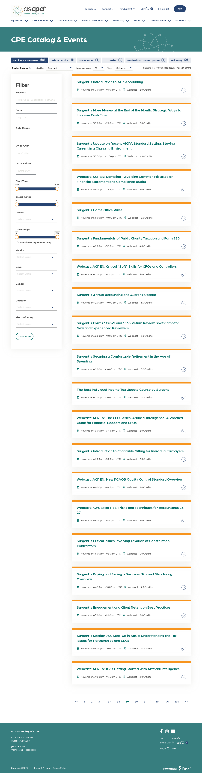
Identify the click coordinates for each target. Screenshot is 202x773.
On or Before (23, 163)
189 (156, 701)
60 (136, 701)
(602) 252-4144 (19, 746)
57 (109, 701)
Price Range (23, 229)
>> (186, 701)
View (109, 68)
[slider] (17, 189)
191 (177, 701)
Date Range (23, 128)
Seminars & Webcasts (29, 60)
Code (19, 110)
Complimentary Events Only (34, 242)
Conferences (88, 60)
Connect (107, 8)
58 (118, 701)
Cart (146, 8)
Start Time (22, 181)
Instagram (167, 731)
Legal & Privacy (42, 767)
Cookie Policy (59, 767)
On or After (22, 145)
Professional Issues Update (145, 60)
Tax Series (112, 60)
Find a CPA (126, 8)
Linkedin (173, 731)
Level (19, 267)
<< (76, 701)
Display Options (20, 68)
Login (161, 8)
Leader (20, 283)
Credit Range (23, 197)
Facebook (161, 731)
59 (127, 701)
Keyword (21, 92)
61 (145, 701)
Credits (20, 212)
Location (21, 300)
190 (166, 701)
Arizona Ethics (62, 60)
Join (179, 8)
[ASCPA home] (28, 11)
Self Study (179, 60)
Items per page (83, 68)
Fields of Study (24, 317)
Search (89, 8)
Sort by (40, 68)
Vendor (20, 250)
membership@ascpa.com (23, 749)
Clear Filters (24, 336)
